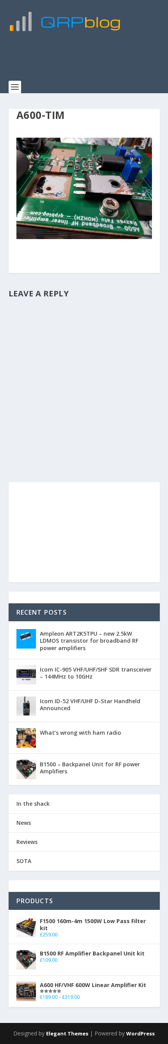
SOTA (23, 861)
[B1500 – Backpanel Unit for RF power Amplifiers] (26, 769)
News (23, 822)
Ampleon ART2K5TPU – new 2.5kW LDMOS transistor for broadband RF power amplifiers (89, 640)
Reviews (27, 841)
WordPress (140, 1033)
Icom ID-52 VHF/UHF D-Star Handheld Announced (90, 704)
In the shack (33, 803)
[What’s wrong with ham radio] (26, 738)
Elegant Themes (67, 1033)
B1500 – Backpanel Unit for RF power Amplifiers (90, 767)
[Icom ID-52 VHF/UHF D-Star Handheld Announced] (26, 706)
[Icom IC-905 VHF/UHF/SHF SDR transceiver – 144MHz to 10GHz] (26, 674)
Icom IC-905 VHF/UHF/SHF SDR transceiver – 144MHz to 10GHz (96, 673)
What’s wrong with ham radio (80, 732)
